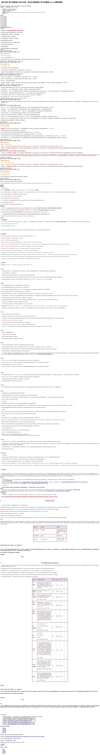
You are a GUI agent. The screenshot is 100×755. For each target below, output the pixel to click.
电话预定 (4, 752)
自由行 (33, 736)
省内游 (11, 736)
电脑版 (6, 747)
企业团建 (23, 736)
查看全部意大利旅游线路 (5, 726)
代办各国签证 (42, 736)
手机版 (1, 747)
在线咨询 (4, 751)
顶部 (3, 753)
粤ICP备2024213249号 (4, 742)
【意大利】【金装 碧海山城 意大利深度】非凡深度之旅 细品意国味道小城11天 (16, 722)
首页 (3, 749)
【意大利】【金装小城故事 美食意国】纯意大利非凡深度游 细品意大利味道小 (16, 724)
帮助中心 (4, 732)
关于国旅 (5, 730)
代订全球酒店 (37, 736)
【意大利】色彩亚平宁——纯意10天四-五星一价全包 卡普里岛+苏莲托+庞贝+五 (17, 717)
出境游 (6, 736)
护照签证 (4, 729)
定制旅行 (20, 736)
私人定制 (30, 736)
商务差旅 (17, 736)
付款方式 (4, 731)
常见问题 (4, 728)
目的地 (3, 750)
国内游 (8, 736)
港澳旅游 (13, 736)
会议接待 (27, 736)
